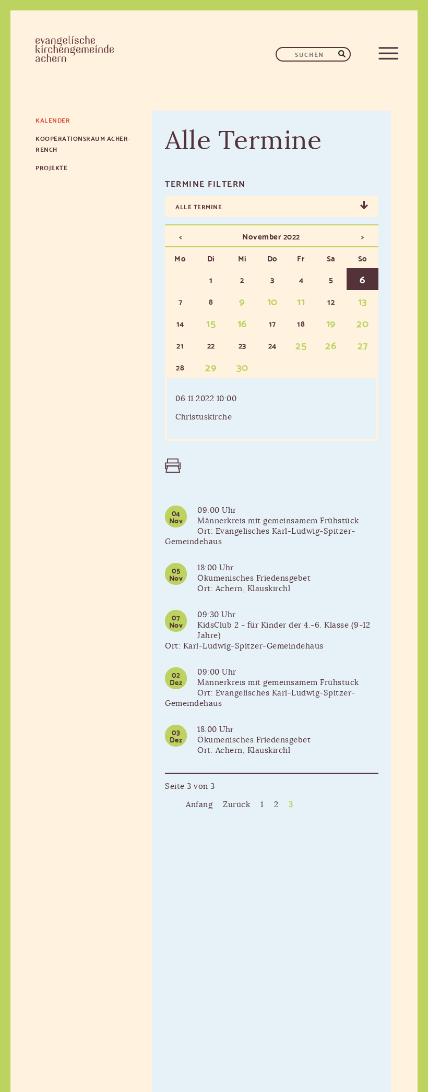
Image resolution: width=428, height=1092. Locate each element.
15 (211, 322)
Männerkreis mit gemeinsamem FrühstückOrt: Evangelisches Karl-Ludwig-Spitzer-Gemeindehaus (262, 531)
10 (272, 300)
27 (363, 344)
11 (301, 300)
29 (211, 366)
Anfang (199, 805)
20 (362, 322)
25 (300, 344)
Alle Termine (198, 206)
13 (362, 300)
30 (242, 366)
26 (331, 344)
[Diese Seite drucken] (170, 466)
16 (242, 322)
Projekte (51, 167)
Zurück (236, 805)
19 (331, 322)
